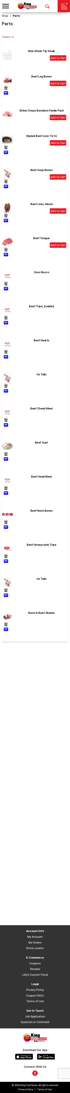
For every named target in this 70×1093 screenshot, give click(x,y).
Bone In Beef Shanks (41, 613)
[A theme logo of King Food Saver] (27, 6)
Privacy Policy (35, 989)
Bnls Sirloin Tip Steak (41, 51)
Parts (16, 15)
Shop (5, 15)
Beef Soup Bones (41, 170)
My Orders (35, 942)
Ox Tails (41, 374)
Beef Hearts (41, 340)
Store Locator (35, 948)
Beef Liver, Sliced (41, 204)
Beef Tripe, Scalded (41, 306)
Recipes (35, 969)
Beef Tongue (41, 238)
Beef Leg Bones (41, 76)
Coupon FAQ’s (35, 995)
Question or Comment (35, 1022)
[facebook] (35, 1074)
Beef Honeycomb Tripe (41, 544)
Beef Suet (41, 442)
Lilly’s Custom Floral (35, 974)
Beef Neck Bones (41, 510)
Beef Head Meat (41, 476)
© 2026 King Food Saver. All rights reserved (35, 1085)
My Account (35, 936)
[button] (58, 58)
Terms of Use (35, 1001)
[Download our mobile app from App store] (24, 1056)
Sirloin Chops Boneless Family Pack (41, 110)
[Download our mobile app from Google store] (46, 1056)
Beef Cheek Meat (41, 408)
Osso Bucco (41, 272)
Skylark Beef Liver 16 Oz (41, 136)
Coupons (35, 963)
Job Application (35, 1016)
